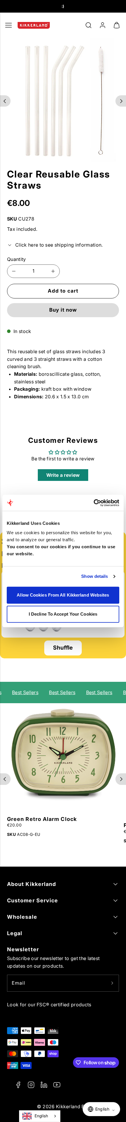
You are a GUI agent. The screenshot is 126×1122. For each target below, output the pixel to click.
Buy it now (63, 310)
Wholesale (22, 917)
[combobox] (39, 1116)
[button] (88, 25)
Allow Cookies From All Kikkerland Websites (63, 594)
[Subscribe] (112, 983)
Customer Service (32, 900)
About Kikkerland (31, 884)
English (41, 1116)
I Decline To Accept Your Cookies (63, 614)
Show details (94, 576)
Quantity (16, 259)
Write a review (63, 475)
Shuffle (63, 647)
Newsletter (23, 949)
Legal (14, 933)
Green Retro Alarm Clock (42, 819)
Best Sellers (23, 692)
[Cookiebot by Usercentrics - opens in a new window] (93, 503)
